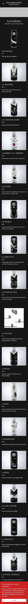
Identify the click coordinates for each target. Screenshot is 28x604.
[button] (3, 3)
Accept (14, 600)
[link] (14, 5)
